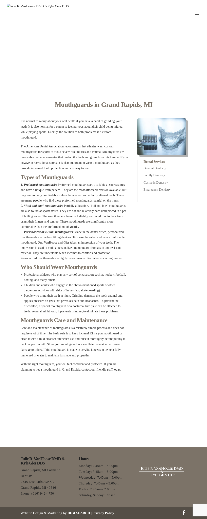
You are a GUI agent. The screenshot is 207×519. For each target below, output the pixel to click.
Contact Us (103, 427)
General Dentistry (155, 168)
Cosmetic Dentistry (156, 182)
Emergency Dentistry (157, 189)
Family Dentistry (154, 175)
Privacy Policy (103, 513)
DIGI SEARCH (79, 513)
